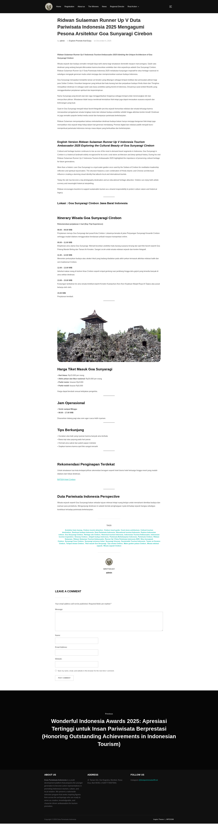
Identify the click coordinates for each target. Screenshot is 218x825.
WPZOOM (170, 819)
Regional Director (117, 7)
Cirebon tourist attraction (93, 530)
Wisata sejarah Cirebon (112, 546)
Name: (57, 635)
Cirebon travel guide (112, 530)
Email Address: (61, 647)
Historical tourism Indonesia (112, 535)
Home (58, 7)
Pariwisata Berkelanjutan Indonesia (123, 537)
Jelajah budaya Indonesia (99, 537)
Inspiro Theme (158, 819)
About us (81, 7)
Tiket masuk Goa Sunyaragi (95, 543)
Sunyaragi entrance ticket (95, 541)
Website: (58, 659)
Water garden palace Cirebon (135, 543)
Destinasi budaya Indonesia (83, 532)
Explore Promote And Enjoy (80, 41)
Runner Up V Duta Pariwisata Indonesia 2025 (122, 539)
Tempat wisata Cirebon (75, 543)
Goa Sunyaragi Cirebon (74, 535)
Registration (69, 7)
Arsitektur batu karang (73, 530)
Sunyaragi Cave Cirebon (74, 541)
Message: (59, 609)
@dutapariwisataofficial (148, 780)
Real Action (132, 7)
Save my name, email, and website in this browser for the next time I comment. (86, 671)
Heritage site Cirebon (92, 535)
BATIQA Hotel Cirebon (66, 479)
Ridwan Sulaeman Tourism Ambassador (88, 539)
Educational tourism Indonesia (128, 532)
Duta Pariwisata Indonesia (105, 532)
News (104, 7)
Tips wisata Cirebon (115, 543)
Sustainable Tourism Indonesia (133, 541)
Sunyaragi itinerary (113, 541)
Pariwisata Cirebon (145, 537)
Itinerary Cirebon (81, 537)
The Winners (93, 7)
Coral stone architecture (130, 530)
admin (62, 41)
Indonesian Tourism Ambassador (137, 535)
